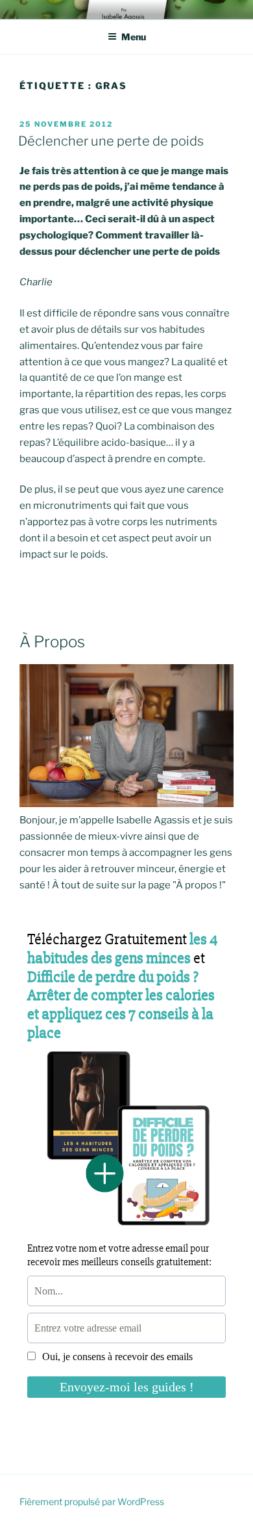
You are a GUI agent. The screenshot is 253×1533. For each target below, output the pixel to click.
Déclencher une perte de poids (111, 141)
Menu (133, 36)
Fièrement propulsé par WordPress (91, 1501)
